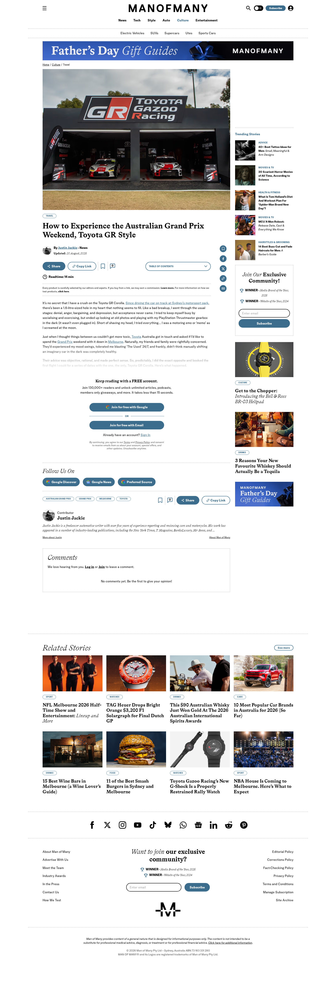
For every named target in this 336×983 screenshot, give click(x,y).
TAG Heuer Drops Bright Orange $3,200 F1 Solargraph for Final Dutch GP (135, 713)
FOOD (113, 773)
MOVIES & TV (266, 167)
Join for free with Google (129, 407)
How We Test (52, 900)
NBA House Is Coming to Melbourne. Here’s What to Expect (262, 786)
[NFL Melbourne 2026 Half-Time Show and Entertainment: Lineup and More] (72, 673)
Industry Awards (54, 876)
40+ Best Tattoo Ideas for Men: (274, 150)
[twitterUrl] (107, 825)
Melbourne (115, 342)
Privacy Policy (142, 442)
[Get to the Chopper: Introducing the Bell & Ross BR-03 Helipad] (264, 359)
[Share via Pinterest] (225, 196)
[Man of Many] (168, 909)
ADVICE (263, 142)
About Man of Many (219, 537)
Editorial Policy (282, 852)
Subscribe (275, 8)
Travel (66, 64)
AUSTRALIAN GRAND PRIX (58, 499)
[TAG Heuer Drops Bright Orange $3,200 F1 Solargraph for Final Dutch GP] (136, 673)
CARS (240, 697)
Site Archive (284, 900)
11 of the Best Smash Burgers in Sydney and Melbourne (130, 786)
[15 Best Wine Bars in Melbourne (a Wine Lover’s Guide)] (72, 749)
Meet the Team (53, 868)
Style (152, 20)
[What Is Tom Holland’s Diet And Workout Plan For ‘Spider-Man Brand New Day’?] (245, 200)
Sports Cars (207, 33)
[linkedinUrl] (213, 825)
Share (56, 266)
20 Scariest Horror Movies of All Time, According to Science (275, 175)
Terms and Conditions (278, 884)
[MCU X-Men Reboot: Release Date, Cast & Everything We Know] (245, 225)
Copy (83, 266)
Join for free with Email (127, 425)
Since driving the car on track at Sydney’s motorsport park (167, 303)
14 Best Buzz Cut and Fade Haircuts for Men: (275, 250)
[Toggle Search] (249, 8)
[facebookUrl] (92, 825)
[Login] (290, 8)
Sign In (145, 435)
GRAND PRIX (85, 499)
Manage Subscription (278, 892)
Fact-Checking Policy (278, 868)
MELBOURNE (105, 499)
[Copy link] (225, 205)
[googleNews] (198, 825)
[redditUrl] (228, 825)
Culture (183, 20)
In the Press (51, 884)
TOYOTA (124, 499)
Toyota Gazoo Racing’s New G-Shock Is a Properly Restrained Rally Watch (199, 786)
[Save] (103, 266)
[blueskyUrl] (168, 825)
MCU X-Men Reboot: (271, 225)
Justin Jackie (67, 248)
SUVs (154, 33)
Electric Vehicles (132, 33)
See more (284, 647)
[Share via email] (223, 288)
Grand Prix (65, 342)
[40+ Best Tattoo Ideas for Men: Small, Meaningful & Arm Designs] (245, 150)
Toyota (136, 337)
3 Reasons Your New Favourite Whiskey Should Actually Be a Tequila (263, 466)
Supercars (171, 33)
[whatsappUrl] (183, 825)
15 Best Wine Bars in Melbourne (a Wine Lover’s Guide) (72, 786)
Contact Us (51, 892)
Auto (166, 20)
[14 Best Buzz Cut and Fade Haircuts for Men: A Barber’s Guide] (245, 250)
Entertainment (207, 20)
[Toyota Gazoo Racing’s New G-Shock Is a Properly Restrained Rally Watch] (200, 749)
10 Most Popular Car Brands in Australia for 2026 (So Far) (263, 710)
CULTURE (242, 382)
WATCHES (114, 697)
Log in (89, 567)
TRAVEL (49, 216)
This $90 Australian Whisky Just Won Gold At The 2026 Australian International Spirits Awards (199, 713)
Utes (189, 33)
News (122, 20)
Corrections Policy (280, 860)
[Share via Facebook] (225, 179)
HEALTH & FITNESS (269, 192)
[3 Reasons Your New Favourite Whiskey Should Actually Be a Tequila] (264, 429)
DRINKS (242, 452)
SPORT (49, 697)
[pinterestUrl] (244, 825)
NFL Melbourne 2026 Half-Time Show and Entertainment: (72, 713)
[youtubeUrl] (137, 825)
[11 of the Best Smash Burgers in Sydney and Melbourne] (136, 749)
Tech (137, 20)
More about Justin (52, 537)
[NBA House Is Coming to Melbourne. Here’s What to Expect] (264, 749)
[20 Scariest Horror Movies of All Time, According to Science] (245, 175)
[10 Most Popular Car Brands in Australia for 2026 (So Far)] (264, 673)
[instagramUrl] (122, 825)
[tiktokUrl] (153, 825)
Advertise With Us (55, 860)
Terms (127, 442)
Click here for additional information (230, 942)
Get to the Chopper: (260, 396)
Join (102, 567)
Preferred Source (139, 482)
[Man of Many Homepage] (168, 8)
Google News (101, 482)
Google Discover (64, 482)
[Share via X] (225, 188)
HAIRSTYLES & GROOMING (274, 242)
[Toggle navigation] (46, 8)
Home (46, 64)
